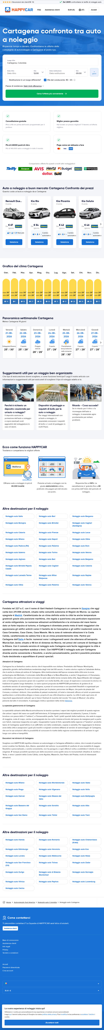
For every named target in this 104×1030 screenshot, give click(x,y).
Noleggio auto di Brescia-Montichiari (50, 873)
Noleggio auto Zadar (81, 862)
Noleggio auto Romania (49, 839)
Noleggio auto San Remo (16, 815)
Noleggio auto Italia (14, 516)
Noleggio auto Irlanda (15, 839)
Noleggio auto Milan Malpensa (48, 577)
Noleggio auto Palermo (49, 545)
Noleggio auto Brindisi (48, 523)
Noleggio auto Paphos (48, 881)
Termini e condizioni (10, 953)
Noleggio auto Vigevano (49, 789)
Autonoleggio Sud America (24, 902)
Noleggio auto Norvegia (82, 872)
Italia (21, 639)
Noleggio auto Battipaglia (83, 796)
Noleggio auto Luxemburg (83, 881)
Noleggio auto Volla (81, 789)
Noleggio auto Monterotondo (51, 782)
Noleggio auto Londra (15, 855)
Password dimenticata (11, 967)
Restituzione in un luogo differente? (24, 80)
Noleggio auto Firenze (48, 532)
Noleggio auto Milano (15, 539)
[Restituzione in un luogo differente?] (7, 80)
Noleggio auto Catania (15, 532)
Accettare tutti (52, 1022)
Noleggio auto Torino (48, 552)
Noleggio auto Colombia (47, 902)
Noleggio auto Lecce (81, 532)
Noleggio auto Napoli (48, 539)
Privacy (5, 950)
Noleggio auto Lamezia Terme (18, 575)
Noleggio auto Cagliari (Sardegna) (82, 524)
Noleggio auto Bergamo (82, 516)
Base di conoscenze (11, 940)
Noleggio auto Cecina (15, 888)
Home (8, 902)
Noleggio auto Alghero (15, 559)
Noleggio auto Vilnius (15, 881)
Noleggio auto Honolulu (49, 849)
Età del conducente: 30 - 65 (59, 80)
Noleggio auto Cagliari (48, 565)
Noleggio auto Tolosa (48, 862)
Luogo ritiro (11, 60)
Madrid (18, 615)
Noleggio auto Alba (80, 805)
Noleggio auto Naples (81, 575)
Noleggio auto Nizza (81, 855)
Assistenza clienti (52, 9)
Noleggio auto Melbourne (50, 855)
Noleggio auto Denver (15, 796)
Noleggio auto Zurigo (15, 872)
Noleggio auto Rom (80, 545)
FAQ (39, 9)
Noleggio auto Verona (81, 552)
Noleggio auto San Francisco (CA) (18, 864)
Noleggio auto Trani (81, 815)
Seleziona (14, 242)
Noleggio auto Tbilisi (48, 815)
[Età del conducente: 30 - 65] (45, 80)
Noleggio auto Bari (47, 516)
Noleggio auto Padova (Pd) (17, 545)
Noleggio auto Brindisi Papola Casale (19, 567)
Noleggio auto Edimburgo (17, 849)
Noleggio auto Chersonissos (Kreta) (84, 841)
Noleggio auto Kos (80, 849)
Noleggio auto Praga (14, 789)
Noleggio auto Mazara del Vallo (50, 797)
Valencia (68, 701)
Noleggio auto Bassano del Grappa (17, 807)
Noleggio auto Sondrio (49, 805)
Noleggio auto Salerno (15, 552)
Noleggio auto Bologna (16, 523)
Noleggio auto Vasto (81, 782)
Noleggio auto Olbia (81, 539)
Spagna (86, 608)
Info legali (6, 946)
